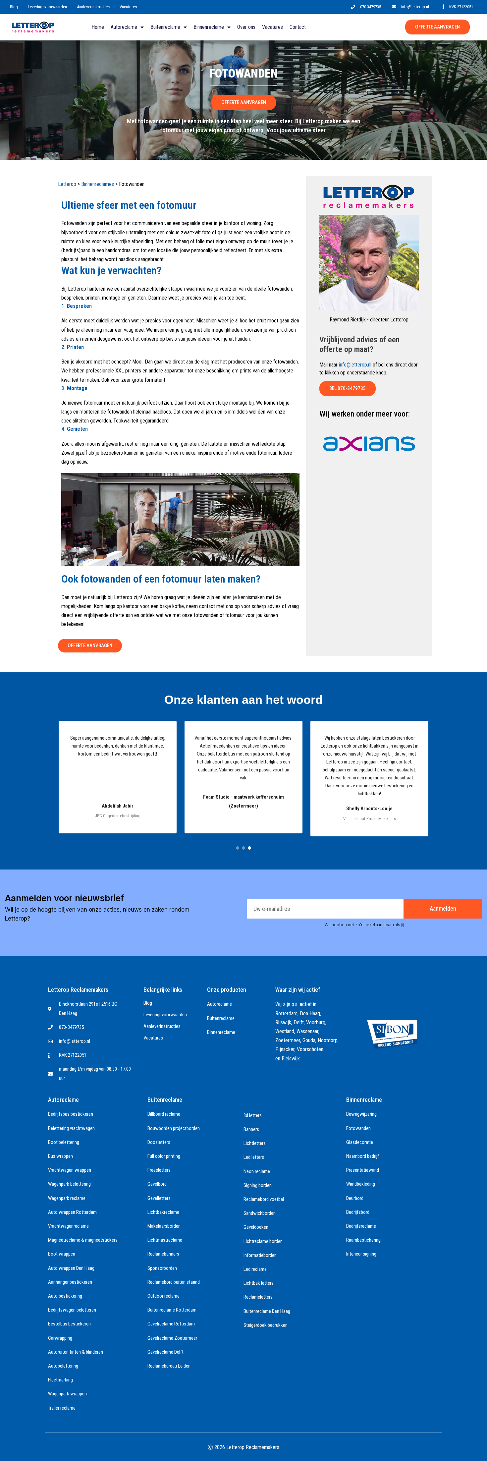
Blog (14, 6)
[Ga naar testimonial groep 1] (237, 848)
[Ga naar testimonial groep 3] (249, 848)
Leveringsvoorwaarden (47, 6)
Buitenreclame (165, 27)
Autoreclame (124, 27)
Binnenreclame (208, 27)
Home (97, 27)
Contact (298, 27)
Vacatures (128, 6)
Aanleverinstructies (93, 6)
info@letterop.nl (355, 365)
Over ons (246, 27)
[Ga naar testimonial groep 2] (243, 848)
